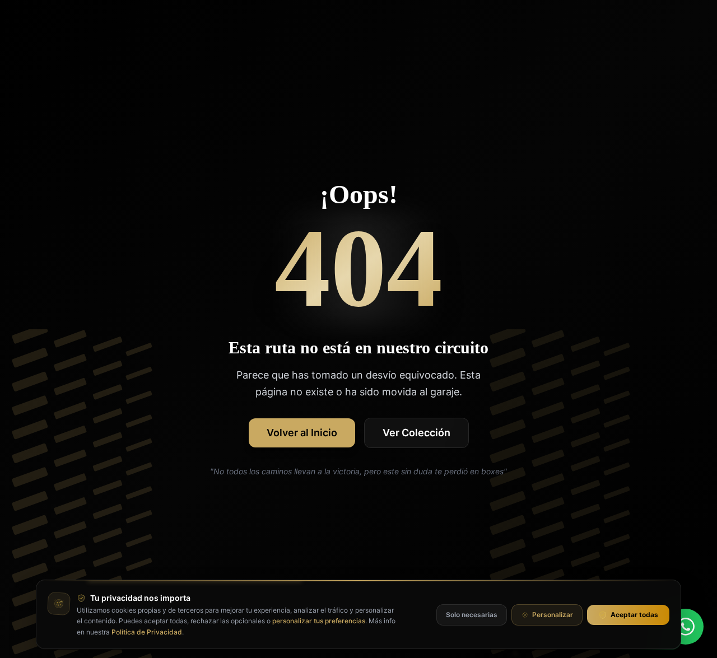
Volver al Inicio (302, 432)
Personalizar (552, 614)
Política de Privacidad (146, 632)
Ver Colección (416, 432)
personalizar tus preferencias (318, 621)
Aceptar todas (634, 614)
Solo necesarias (471, 614)
